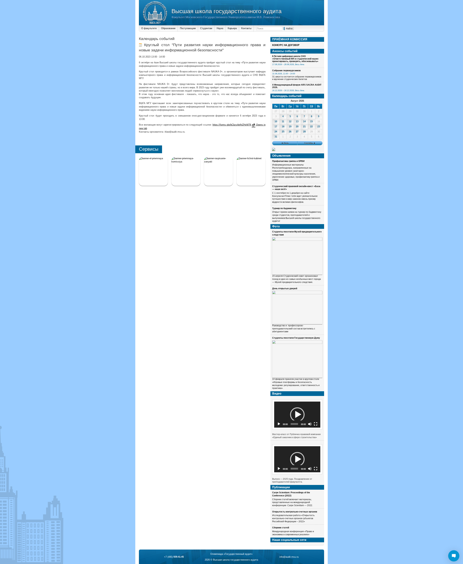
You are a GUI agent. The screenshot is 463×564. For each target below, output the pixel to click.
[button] (297, 414)
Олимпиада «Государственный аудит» (231, 554)
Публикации (281, 487)
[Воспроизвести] (279, 424)
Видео (276, 393)
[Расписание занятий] (218, 171)
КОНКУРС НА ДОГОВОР (286, 45)
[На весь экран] (315, 424)
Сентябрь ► (310, 143)
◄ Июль (285, 143)
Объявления (281, 155)
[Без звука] (310, 424)
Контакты (246, 28)
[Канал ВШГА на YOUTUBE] (251, 171)
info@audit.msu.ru (289, 556)
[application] (297, 414)
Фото (276, 226)
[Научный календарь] (273, 150)
